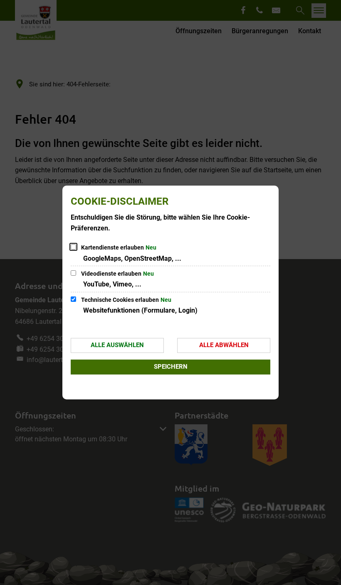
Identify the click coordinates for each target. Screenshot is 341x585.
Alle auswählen (117, 345)
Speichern (171, 366)
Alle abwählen (224, 345)
